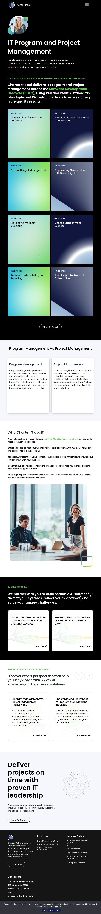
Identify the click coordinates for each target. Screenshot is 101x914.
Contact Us (16, 864)
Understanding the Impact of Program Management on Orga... (28, 702)
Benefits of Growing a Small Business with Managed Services (72, 702)
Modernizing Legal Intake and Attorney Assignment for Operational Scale (28, 620)
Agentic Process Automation (44, 848)
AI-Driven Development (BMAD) (77, 842)
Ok (44, 910)
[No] (98, 907)
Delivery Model (73, 849)
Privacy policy (54, 910)
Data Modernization (46, 844)
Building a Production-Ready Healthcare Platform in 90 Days (72, 620)
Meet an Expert (50, 327)
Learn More (40, 646)
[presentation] (80, 595)
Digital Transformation (47, 841)
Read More (38, 735)
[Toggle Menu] (87, 4)
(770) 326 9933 (21, 888)
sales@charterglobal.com (20, 896)
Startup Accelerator (76, 863)
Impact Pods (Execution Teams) (77, 857)
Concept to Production (77, 853)
